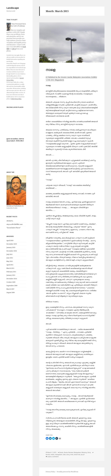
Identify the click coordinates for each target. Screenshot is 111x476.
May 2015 (10, 261)
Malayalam (77, 452)
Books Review (68, 452)
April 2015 (10, 265)
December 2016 (12, 251)
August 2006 (11, 292)
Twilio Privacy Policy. (16, 99)
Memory (84, 452)
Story (89, 452)
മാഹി (82, 454)
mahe (52, 454)
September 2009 (12, 286)
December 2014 (12, 279)
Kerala (48, 454)
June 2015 (10, 258)
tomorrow (77, 454)
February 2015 (11, 272)
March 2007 (10, 289)
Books (61, 452)
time (71, 454)
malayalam (58, 454)
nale (64, 454)
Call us (14, 49)
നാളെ (50, 69)
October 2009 (11, 282)
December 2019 (12, 244)
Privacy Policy (50, 472)
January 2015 (11, 275)
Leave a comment (53, 457)
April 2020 (10, 240)
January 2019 (11, 247)
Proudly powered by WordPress (67, 472)
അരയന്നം (10, 221)
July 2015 (10, 254)
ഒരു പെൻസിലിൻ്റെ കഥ (14, 224)
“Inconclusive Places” (14, 228)
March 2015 (10, 268)
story (68, 454)
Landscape (13, 7)
